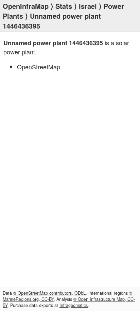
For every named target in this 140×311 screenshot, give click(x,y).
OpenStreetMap (38, 66)
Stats (63, 6)
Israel (88, 6)
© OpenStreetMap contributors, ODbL (49, 293)
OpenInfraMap (26, 6)
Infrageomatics (73, 305)
